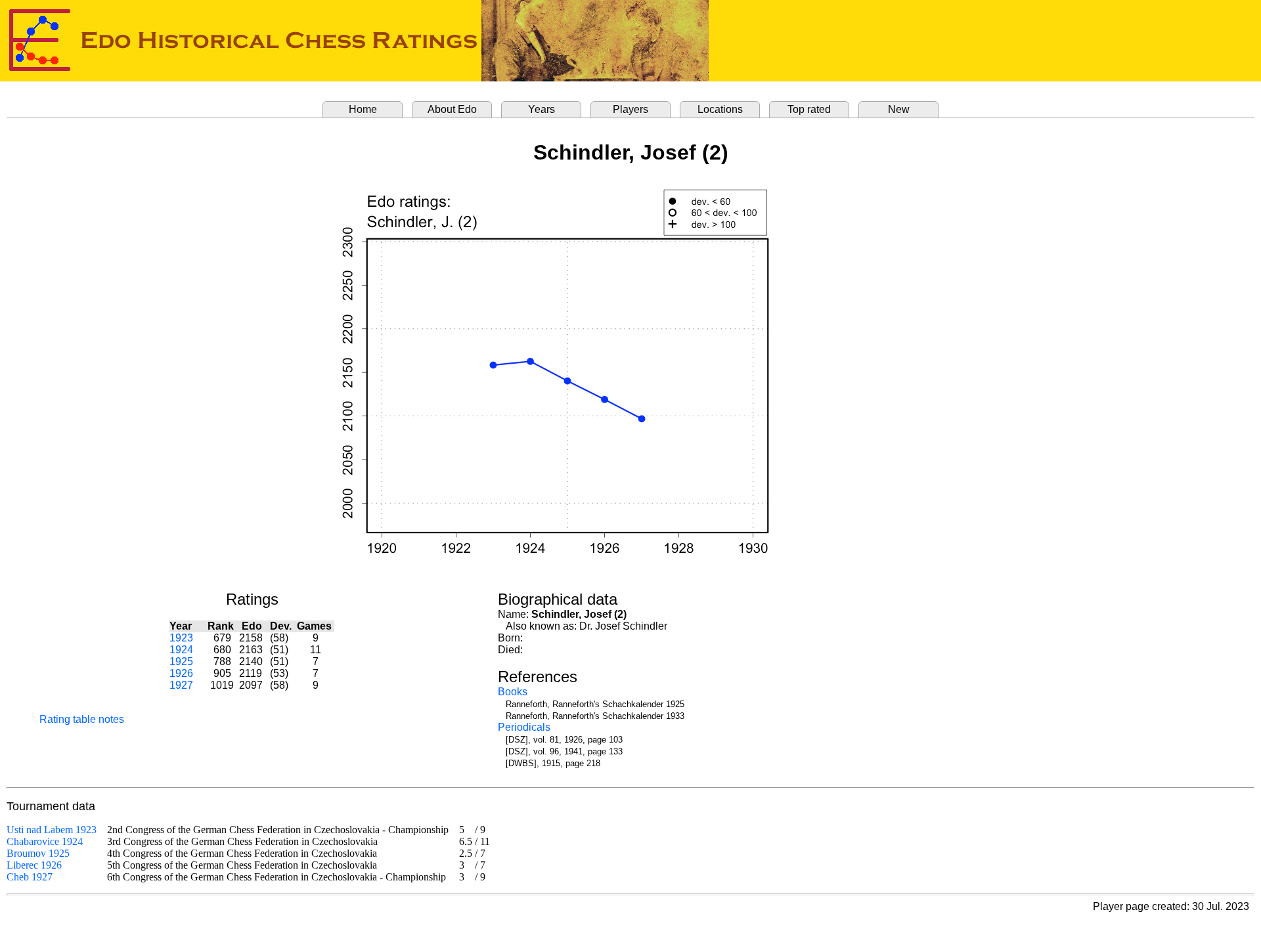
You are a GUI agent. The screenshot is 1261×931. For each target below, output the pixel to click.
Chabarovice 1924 (45, 841)
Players (630, 109)
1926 (181, 673)
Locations (720, 109)
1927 (181, 685)
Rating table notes (81, 719)
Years (541, 109)
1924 (181, 649)
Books (512, 691)
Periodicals (524, 727)
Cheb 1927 (30, 876)
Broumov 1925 (38, 853)
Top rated (809, 109)
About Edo (452, 109)
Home (363, 109)
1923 (181, 637)
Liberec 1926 (34, 865)
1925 (181, 661)
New (899, 109)
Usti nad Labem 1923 (52, 829)
